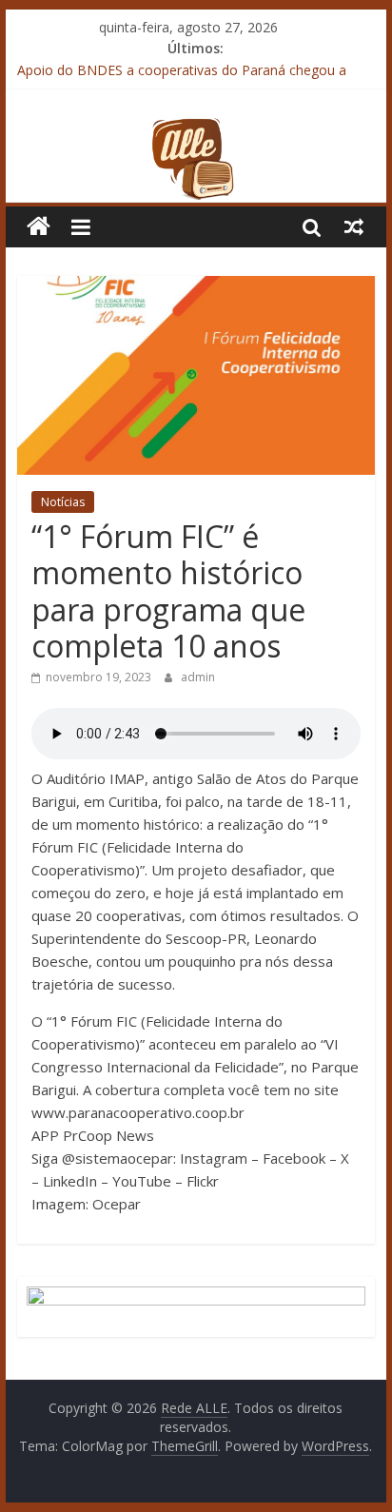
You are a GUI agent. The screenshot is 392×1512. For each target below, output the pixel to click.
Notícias (63, 502)
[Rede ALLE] (196, 128)
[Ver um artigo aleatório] (354, 226)
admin (198, 677)
